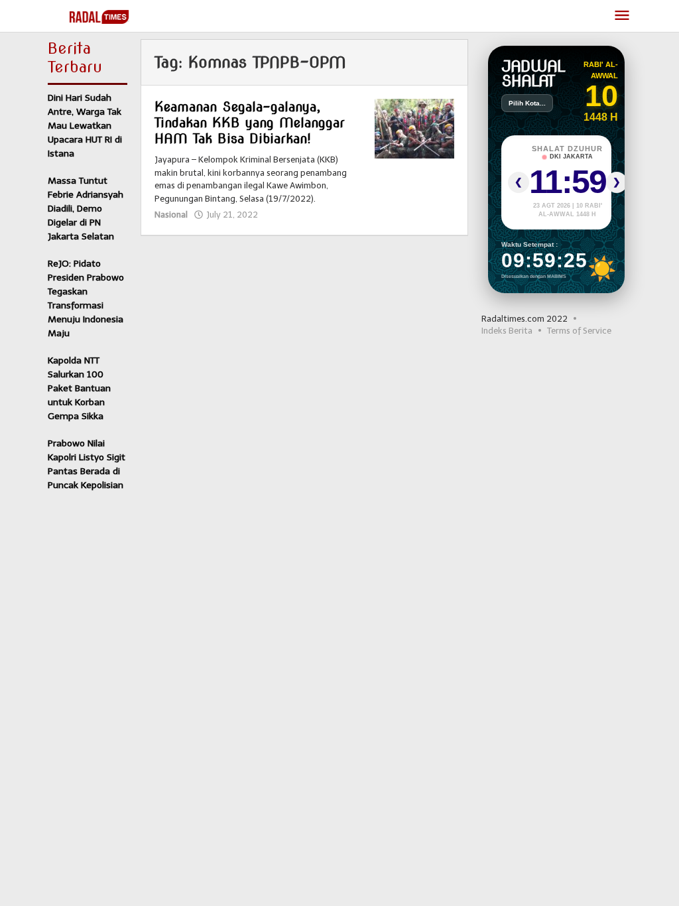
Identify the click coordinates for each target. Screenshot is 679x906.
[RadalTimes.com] (100, 16)
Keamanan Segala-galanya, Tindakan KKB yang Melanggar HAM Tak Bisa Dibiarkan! (249, 123)
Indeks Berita (506, 331)
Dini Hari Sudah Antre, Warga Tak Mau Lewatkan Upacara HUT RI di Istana (85, 125)
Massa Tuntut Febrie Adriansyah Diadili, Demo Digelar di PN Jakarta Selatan (85, 208)
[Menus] (622, 16)
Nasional (171, 215)
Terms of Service (579, 331)
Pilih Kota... (527, 103)
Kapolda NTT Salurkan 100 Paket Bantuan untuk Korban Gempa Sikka (79, 388)
